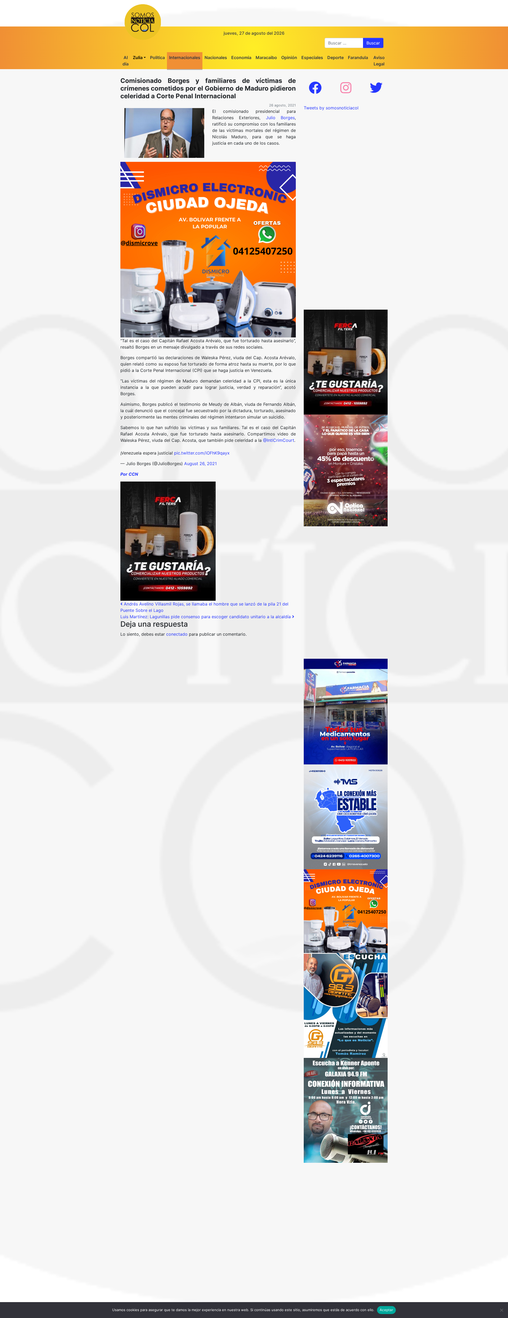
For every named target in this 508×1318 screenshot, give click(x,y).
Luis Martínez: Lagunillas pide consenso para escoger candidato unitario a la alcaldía (206, 616)
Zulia (138, 57)
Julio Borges (280, 117)
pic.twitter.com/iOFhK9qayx (202, 453)
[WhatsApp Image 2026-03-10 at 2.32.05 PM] (346, 816)
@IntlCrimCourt (278, 440)
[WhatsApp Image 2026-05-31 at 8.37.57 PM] (346, 470)
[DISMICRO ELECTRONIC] (208, 249)
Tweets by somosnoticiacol (331, 107)
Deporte (335, 57)
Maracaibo (266, 57)
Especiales (312, 57)
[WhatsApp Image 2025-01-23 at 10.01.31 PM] (168, 541)
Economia (241, 57)
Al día (126, 60)
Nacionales (216, 57)
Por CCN (129, 474)
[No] (501, 1310)
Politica (157, 57)
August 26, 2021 (200, 463)
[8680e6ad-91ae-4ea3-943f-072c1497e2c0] (346, 1005)
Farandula (358, 57)
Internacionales (184, 57)
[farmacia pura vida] (346, 711)
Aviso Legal (379, 60)
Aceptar (386, 1310)
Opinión (289, 57)
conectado (177, 634)
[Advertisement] (346, 144)
